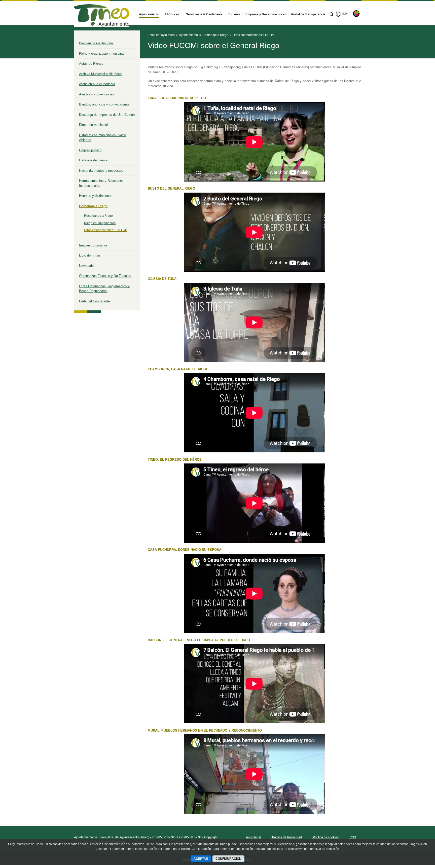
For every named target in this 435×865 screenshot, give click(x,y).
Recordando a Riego (98, 216)
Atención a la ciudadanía (97, 84)
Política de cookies (325, 837)
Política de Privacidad (286, 837)
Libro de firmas (90, 255)
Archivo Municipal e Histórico (100, 74)
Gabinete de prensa (93, 160)
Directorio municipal (93, 125)
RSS (352, 837)
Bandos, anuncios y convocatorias (104, 104)
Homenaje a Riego (93, 206)
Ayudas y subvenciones (96, 94)
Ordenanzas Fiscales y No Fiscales (105, 276)
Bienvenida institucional (96, 43)
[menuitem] (149, 14)
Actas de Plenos (91, 63)
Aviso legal (253, 837)
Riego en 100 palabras (100, 223)
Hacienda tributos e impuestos (101, 170)
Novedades (87, 266)
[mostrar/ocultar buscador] (331, 15)
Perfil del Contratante (94, 301)
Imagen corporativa (93, 245)
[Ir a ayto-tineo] (101, 13)
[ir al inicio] (415, 835)
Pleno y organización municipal (101, 53)
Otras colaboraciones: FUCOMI (105, 230)
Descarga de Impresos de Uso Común (107, 115)
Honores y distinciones (95, 196)
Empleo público (90, 150)
